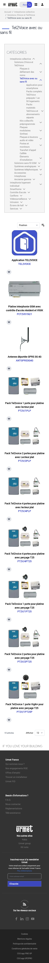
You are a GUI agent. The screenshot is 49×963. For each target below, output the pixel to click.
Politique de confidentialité (24, 943)
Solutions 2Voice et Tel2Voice (21, 15)
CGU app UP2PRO (24, 958)
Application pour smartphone (34, 86)
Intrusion (14, 202)
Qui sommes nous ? (14, 764)
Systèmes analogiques (25, 166)
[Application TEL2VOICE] (24, 242)
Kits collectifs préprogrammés (27, 122)
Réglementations (13, 808)
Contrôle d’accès (18, 192)
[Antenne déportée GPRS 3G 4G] (24, 339)
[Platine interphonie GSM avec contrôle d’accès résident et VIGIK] (24, 289)
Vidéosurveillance (18, 198)
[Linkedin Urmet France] (21, 919)
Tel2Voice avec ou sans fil (28, 80)
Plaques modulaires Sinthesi (25, 130)
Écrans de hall (17, 205)
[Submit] (30, 3)
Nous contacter (13, 804)
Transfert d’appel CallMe (28, 152)
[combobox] (25, 5)
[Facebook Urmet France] (16, 919)
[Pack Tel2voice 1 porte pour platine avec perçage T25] (24, 586)
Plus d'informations (24, 871)
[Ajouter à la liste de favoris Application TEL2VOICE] (9, 272)
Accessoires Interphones (20, 174)
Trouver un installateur (16, 777)
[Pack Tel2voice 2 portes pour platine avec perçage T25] (24, 636)
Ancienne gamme (22, 179)
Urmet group (25, 843)
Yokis (24, 839)
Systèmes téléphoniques (26, 169)
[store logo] (12, 4)
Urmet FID (10, 781)
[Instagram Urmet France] (27, 919)
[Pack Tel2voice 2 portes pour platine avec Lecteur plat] (24, 436)
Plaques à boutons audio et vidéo (29, 139)
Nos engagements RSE (16, 768)
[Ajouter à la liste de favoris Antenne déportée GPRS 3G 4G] (9, 368)
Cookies (24, 934)
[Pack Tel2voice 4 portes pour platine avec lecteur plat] (24, 486)
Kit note (24, 847)
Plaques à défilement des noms (27, 72)
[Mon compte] (42, 5)
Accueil (7, 11)
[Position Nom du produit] (28, 225)
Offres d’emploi (12, 772)
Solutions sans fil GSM (25, 163)
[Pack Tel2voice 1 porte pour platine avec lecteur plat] (24, 385)
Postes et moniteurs (25, 145)
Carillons (14, 195)
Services (14, 208)
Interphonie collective (24, 11)
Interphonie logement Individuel (20, 184)
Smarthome (15, 189)
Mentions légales (24, 938)
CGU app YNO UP (24, 953)
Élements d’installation (26, 158)
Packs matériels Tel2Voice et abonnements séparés (33, 111)
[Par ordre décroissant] (43, 225)
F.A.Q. (8, 799)
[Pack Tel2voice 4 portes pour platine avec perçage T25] (24, 536)
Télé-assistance (12, 812)
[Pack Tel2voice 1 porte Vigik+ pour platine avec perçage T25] (24, 687)
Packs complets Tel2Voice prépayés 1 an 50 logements (34, 96)
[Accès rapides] (36, 5)
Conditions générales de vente (24, 948)
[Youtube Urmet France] (32, 919)
